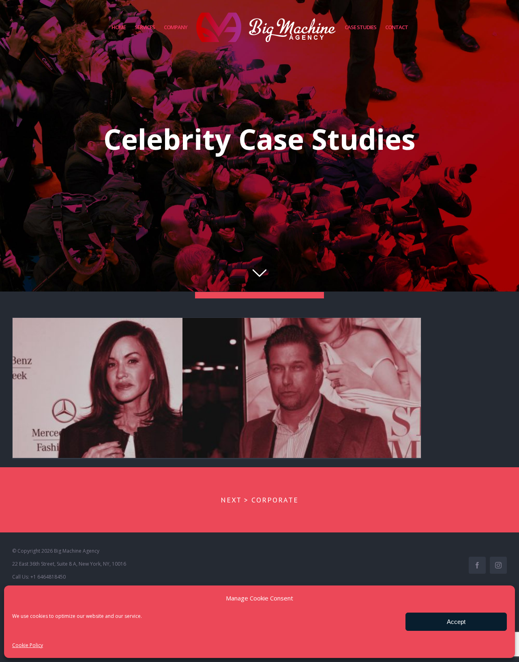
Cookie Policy (27, 645)
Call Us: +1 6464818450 (39, 576)
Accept (456, 621)
